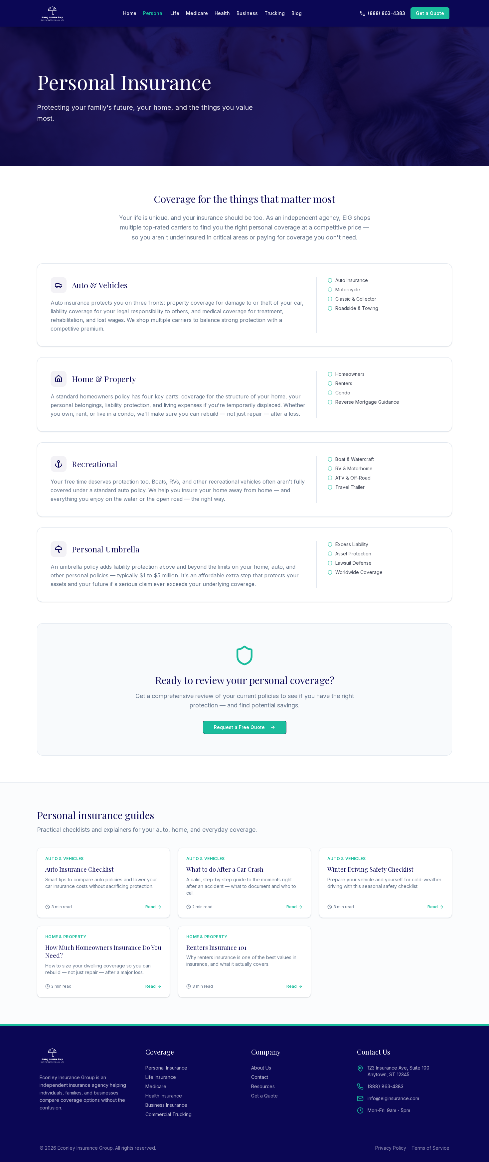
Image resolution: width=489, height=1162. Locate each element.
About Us (261, 1068)
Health (222, 13)
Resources (263, 1086)
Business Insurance (166, 1105)
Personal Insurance (166, 1068)
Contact (259, 1077)
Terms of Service (430, 1148)
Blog (296, 13)
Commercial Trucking (168, 1114)
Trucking (274, 13)
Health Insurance (163, 1095)
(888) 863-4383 (386, 13)
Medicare (197, 13)
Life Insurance (160, 1077)
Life (174, 13)
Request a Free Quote (239, 727)
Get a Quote (430, 13)
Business (247, 13)
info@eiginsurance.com (393, 1098)
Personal (153, 13)
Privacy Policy (390, 1148)
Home (129, 13)
